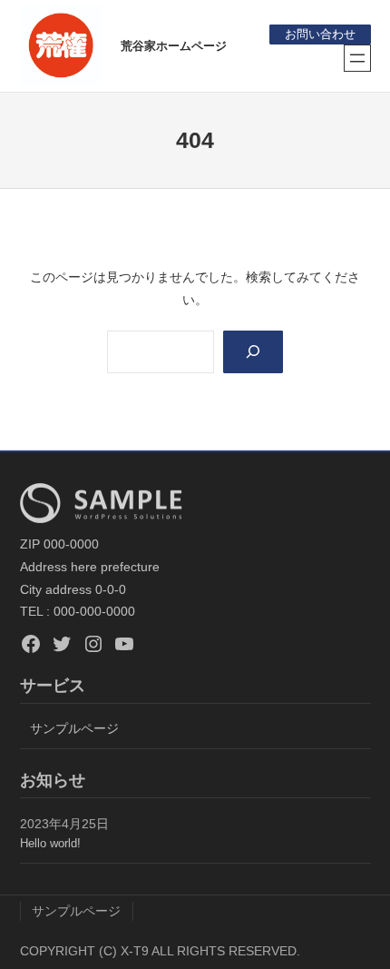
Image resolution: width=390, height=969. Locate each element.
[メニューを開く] (357, 58)
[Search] (253, 352)
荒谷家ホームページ (174, 46)
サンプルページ (74, 728)
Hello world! (50, 843)
